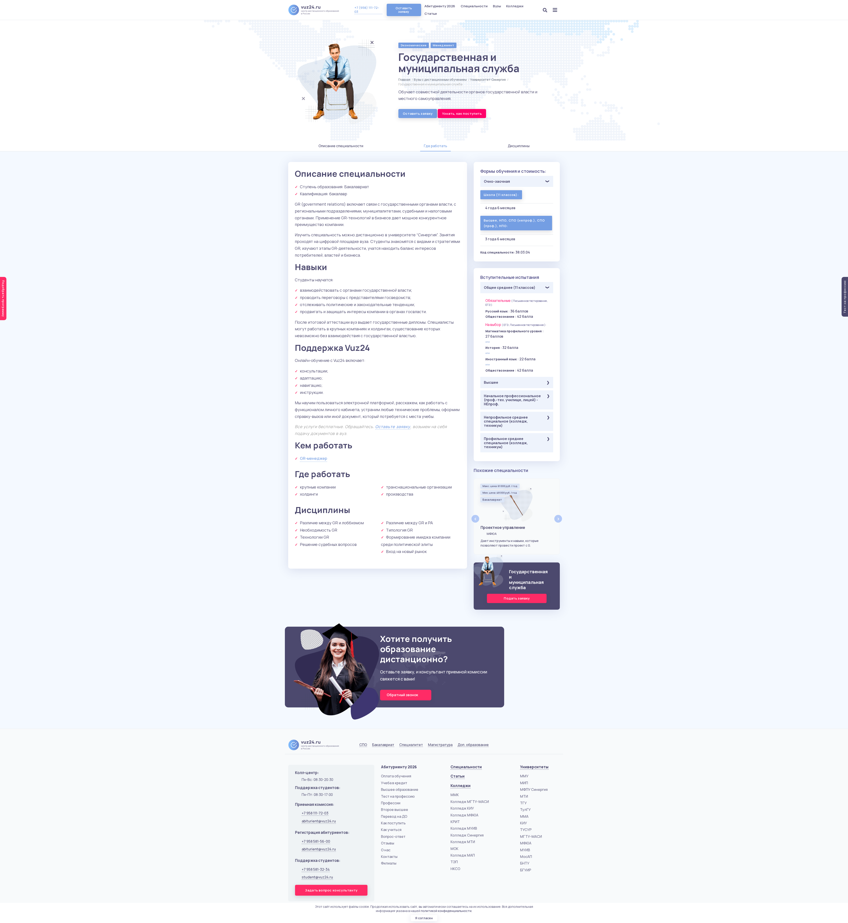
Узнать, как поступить (462, 113)
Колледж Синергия (467, 835)
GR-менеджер (313, 458)
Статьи (430, 13)
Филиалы (388, 863)
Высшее (491, 382)
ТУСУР (526, 830)
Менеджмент (443, 45)
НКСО (455, 869)
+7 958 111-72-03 (315, 813)
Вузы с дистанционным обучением (440, 79)
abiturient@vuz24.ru (319, 821)
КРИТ (455, 822)
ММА (524, 816)
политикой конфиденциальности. (446, 911)
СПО (363, 745)
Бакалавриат (383, 745)
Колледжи (515, 6)
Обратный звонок (403, 694)
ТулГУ (525, 810)
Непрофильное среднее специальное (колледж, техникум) (506, 421)
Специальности (474, 6)
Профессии (390, 803)
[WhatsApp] (544, 745)
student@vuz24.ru (317, 877)
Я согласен (424, 918)
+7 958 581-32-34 (316, 869)
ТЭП (454, 862)
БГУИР (525, 870)
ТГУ (523, 803)
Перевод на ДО (394, 816)
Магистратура (440, 745)
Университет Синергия (488, 79)
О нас (385, 850)
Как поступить (393, 823)
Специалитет (411, 745)
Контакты (389, 857)
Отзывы (387, 843)
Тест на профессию (398, 796)
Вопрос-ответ (393, 836)
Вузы (497, 6)
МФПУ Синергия (534, 789)
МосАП (526, 857)
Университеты (534, 766)
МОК (454, 849)
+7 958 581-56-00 (316, 841)
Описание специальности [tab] (340, 145)
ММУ (524, 776)
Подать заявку (517, 598)
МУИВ (525, 850)
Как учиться (391, 830)
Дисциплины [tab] (519, 145)
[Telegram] (555, 745)
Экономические (414, 45)
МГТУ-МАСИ (531, 836)
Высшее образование (399, 789)
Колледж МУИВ (463, 828)
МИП (524, 783)
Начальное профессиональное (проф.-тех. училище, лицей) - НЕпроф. (512, 399)
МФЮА (525, 843)
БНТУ (524, 863)
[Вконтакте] (533, 745)
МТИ (524, 796)
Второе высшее (394, 810)
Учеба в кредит (394, 783)
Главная (404, 79)
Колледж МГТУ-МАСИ (469, 802)
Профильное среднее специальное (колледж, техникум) (506, 442)
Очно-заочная (497, 181)
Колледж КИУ (462, 808)
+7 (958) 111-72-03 (366, 9)
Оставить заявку (404, 10)
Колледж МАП (462, 855)
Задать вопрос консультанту (331, 890)
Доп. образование (473, 745)
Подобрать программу (3, 298)
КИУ (523, 823)
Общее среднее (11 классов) (509, 287)
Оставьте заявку (392, 426)
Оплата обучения (396, 776)
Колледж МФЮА (464, 815)
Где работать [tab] (435, 145)
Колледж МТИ (462, 842)
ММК (454, 795)
